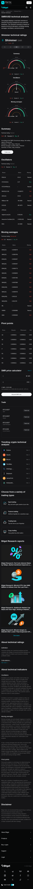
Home (2, 11)
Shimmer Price (17, 11)
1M (28, 47)
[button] (16, 832)
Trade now (7, 152)
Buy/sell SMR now (16, 394)
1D (16, 47)
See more (16, 635)
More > (30, 370)
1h (4, 47)
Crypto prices (9, 11)
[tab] (16, 832)
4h (10, 47)
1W (22, 47)
